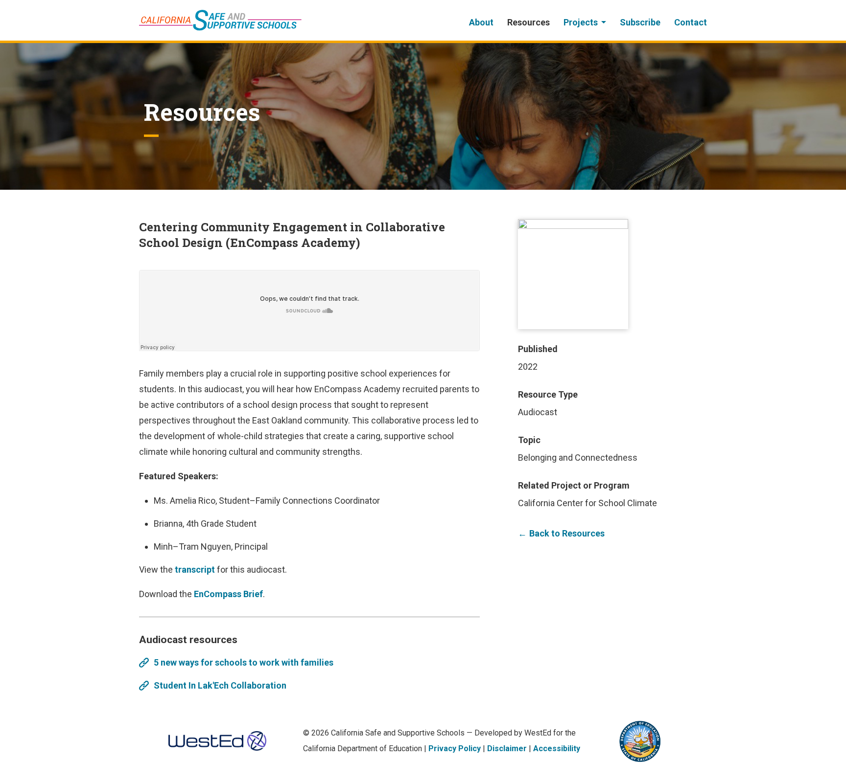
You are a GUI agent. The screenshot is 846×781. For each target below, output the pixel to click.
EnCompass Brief (228, 594)
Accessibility (556, 748)
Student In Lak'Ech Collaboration (220, 685)
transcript (195, 569)
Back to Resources (567, 533)
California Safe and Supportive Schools (220, 20)
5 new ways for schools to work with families (243, 662)
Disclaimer (507, 748)
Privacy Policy (454, 748)
